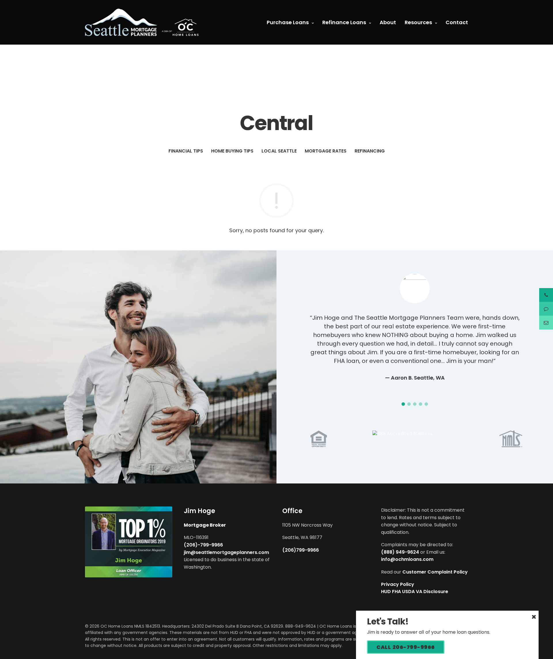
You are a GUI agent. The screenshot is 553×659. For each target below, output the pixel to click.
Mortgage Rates (325, 151)
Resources (418, 22)
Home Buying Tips (232, 151)
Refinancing (370, 151)
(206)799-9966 (300, 550)
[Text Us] (546, 309)
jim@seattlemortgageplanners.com (226, 552)
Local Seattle (279, 151)
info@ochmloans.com (407, 559)
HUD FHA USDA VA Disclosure (414, 591)
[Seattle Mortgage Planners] (141, 22)
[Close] (534, 617)
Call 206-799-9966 (405, 647)
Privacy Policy (397, 584)
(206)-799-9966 (203, 545)
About (388, 22)
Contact (457, 22)
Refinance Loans (344, 22)
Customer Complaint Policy (435, 572)
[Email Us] (546, 323)
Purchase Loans (288, 22)
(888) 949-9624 (400, 552)
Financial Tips (185, 151)
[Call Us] (546, 295)
